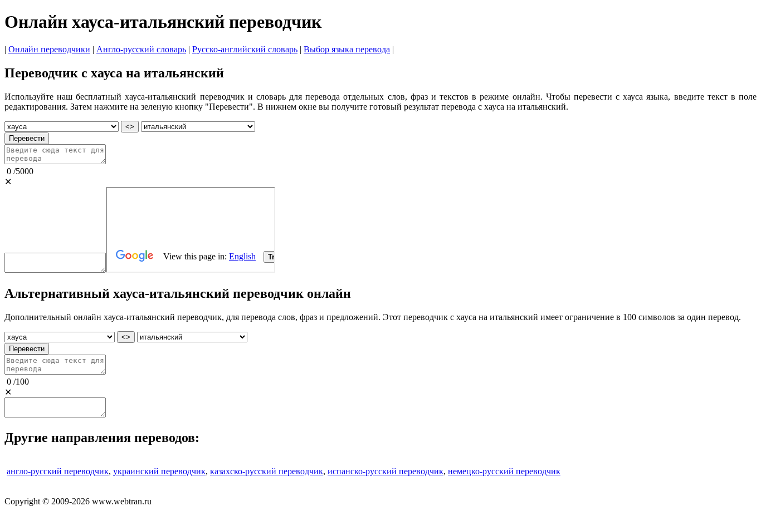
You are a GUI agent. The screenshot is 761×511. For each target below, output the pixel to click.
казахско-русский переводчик (266, 471)
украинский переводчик (159, 471)
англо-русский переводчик (58, 471)
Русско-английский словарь (244, 49)
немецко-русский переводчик (504, 471)
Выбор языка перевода (347, 49)
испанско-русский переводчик (385, 471)
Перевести (27, 138)
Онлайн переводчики (49, 49)
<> (129, 126)
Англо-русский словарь (141, 49)
